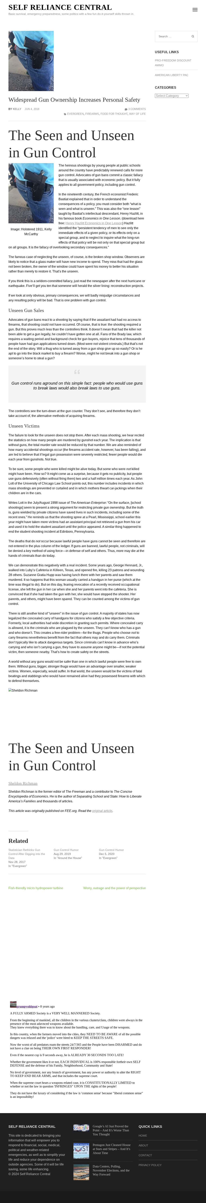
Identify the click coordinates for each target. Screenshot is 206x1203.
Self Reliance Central (60, 7)
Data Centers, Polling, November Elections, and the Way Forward (111, 1170)
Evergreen (75, 113)
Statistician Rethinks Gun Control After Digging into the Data (26, 854)
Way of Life (137, 113)
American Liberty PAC (171, 75)
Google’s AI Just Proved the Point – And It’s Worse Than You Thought (111, 1130)
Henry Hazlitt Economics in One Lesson (94, 223)
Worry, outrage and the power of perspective (114, 888)
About (143, 1145)
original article (102, 811)
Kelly (17, 109)
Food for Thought (114, 113)
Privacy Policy (150, 1165)
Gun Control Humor (66, 849)
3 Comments (137, 109)
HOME (143, 1135)
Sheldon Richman (22, 783)
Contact (145, 1155)
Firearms (92, 113)
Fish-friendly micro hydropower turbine (35, 888)
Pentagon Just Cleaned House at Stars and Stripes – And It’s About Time (112, 1149)
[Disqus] (77, 945)
